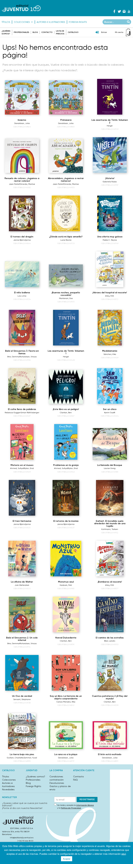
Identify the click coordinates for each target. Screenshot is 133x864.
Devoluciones (56, 783)
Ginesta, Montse (27, 184)
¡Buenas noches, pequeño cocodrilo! (66, 293)
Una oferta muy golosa (109, 236)
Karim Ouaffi (109, 412)
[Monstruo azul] (66, 558)
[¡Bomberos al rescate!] (110, 558)
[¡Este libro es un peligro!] (66, 387)
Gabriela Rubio (110, 182)
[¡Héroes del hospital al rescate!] (110, 269)
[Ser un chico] (110, 386)
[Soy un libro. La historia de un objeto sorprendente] (65, 673)
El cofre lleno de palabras (22, 409)
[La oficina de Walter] (22, 558)
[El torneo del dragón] (22, 213)
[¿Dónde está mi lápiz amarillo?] (65, 213)
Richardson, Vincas (28, 357)
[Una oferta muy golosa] (109, 213)
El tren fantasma (22, 521)
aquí (123, 853)
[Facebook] (114, 11)
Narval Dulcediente (65, 637)
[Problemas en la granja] (66, 442)
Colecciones (22, 22)
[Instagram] (124, 11)
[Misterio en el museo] (22, 442)
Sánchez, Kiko (109, 354)
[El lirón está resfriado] (109, 735)
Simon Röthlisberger (30, 412)
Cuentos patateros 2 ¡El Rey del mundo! (109, 697)
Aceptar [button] (66, 858)
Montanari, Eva (66, 298)
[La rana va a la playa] (66, 735)
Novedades (8, 789)
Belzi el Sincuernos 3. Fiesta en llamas (22, 352)
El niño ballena (22, 292)
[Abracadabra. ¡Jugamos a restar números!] (66, 155)
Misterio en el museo (22, 465)
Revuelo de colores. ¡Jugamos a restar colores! (22, 179)
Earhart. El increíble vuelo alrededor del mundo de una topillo (109, 523)
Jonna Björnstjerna (22, 240)
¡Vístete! (109, 178)
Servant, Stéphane (22, 699)
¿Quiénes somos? (35, 776)
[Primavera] (66, 97)
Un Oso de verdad (22, 696)
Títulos (6, 22)
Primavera (65, 120)
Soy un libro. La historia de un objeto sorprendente (66, 697)
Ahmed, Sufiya (16, 468)
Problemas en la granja (66, 465)
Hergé (110, 126)
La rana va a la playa (65, 754)
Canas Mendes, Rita (65, 702)
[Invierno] (22, 97)
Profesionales (21, 32)
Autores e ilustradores (51, 22)
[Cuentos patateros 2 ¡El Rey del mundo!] (110, 673)
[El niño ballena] (22, 274)
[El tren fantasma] (22, 498)
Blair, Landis (109, 641)
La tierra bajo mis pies (22, 754)
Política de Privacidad (71, 808)
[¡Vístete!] (110, 155)
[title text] (21, 8)
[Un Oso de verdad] (22, 673)
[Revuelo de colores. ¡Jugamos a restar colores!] (22, 155)
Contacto (47, 32)
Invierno (22, 120)
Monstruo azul (66, 581)
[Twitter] (119, 11)
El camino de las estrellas (110, 637)
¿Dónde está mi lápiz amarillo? (66, 236)
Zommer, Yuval (30, 758)
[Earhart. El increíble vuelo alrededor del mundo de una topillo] (110, 498)
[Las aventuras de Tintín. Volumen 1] (66, 328)
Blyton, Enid (28, 468)
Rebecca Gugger (13, 412)
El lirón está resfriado (109, 754)
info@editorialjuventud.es (21, 837)
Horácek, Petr (66, 585)
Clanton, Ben (66, 412)
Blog (35, 32)
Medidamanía (109, 351)
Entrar (104, 32)
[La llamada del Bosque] (109, 444)
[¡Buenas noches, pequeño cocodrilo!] (66, 275)
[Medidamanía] (109, 328)
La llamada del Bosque (109, 465)
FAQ (75, 779)
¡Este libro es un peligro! (66, 409)
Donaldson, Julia (22, 123)
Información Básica (85, 805)
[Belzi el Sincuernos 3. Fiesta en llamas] (22, 328)
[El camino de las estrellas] (110, 614)
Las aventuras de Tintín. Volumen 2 (109, 121)
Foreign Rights (78, 22)
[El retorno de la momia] (65, 498)
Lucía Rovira (65, 240)
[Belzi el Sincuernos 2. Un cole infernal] (22, 614)
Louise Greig (109, 468)
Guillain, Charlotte (15, 758)
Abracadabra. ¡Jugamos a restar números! (66, 179)
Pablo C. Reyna (110, 240)
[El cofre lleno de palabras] (22, 386)
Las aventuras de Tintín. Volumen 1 (66, 352)
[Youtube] (129, 11)
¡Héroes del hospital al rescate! (109, 292)
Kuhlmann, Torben (109, 529)
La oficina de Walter (22, 581)
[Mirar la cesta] (128, 32)
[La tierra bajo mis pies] (22, 731)
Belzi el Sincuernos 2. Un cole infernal (22, 639)
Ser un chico (109, 409)
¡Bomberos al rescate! (110, 581)
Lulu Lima (22, 296)
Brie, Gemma (13, 357)
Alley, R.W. (109, 296)
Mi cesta (119, 32)
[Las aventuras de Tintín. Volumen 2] (110, 97)
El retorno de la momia (65, 521)
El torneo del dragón (22, 236)
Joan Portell (14, 184)
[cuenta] (97, 32)
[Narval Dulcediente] (65, 614)
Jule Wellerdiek (22, 585)
